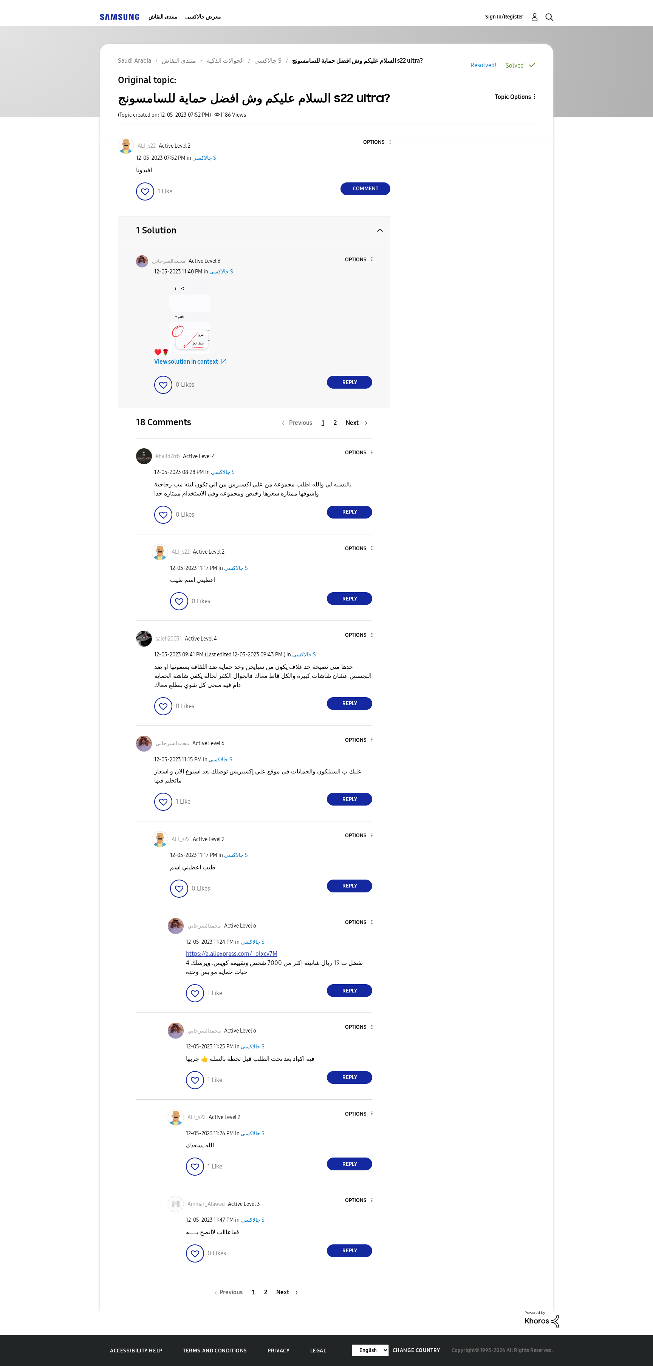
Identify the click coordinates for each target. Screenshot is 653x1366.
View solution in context (186, 361)
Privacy (278, 1350)
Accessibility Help (136, 1350)
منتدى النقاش (163, 17)
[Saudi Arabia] (119, 16)
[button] (377, 142)
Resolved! (483, 65)
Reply (349, 382)
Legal (318, 1350)
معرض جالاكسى (203, 17)
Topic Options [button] (513, 96)
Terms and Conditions (215, 1350)
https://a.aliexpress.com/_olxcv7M (231, 953)
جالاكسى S (204, 158)
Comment (365, 188)
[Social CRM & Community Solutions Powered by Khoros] (542, 1318)
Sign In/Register (504, 17)
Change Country (416, 1350)
